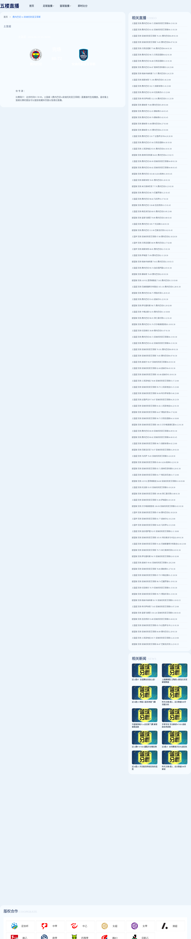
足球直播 (47, 6)
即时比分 (82, 6)
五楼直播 (9, 6)
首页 (31, 6)
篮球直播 (64, 6)
